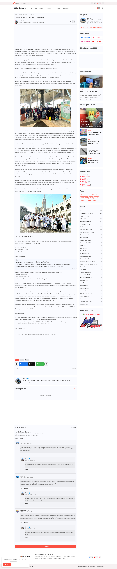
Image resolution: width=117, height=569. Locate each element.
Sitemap (57, 8)
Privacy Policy (100, 566)
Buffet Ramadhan (85, 195)
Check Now (13, 561)
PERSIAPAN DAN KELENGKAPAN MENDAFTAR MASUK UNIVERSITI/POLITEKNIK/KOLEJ (95, 162)
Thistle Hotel (91, 226)
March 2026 (85, 184)
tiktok (98, 37)
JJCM (96, 197)
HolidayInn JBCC (91, 237)
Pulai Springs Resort (91, 221)
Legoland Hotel (91, 291)
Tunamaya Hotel (91, 288)
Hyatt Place (91, 283)
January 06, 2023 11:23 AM (30, 528)
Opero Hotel (91, 248)
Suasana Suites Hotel (91, 256)
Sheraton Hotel (91, 285)
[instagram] (100, 3)
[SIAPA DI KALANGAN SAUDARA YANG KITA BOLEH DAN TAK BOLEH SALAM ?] (83, 132)
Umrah (20, 14)
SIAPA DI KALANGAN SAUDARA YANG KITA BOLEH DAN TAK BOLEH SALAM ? (95, 133)
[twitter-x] (95, 3)
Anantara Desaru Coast (91, 229)
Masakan (83, 200)
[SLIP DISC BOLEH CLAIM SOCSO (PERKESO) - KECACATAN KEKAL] (83, 142)
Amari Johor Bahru (91, 224)
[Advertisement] (46, 37)
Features (48, 8)
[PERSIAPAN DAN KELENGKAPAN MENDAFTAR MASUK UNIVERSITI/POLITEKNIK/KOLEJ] (83, 160)
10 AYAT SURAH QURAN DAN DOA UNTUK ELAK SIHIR (94, 152)
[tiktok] (103, 3)
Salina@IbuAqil (24, 510)
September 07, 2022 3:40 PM (26, 477)
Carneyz (22, 476)
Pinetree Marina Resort (91, 301)
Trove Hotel (91, 245)
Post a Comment (45, 546)
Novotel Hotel (91, 299)
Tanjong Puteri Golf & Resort (91, 258)
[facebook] (92, 3)
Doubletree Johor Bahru (91, 213)
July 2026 (84, 178)
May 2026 (85, 181)
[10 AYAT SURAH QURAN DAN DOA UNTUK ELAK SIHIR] (83, 151)
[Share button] (46, 364)
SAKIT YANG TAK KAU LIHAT (89, 91)
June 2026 (85, 179)
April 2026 (85, 182)
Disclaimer (66, 8)
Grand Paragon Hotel (91, 234)
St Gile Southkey (91, 253)
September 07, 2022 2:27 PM (26, 443)
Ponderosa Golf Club (91, 242)
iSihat (94, 200)
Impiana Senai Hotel (91, 240)
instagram (87, 41)
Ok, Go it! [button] (7, 564)
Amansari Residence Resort (91, 261)
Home (30, 8)
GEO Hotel (91, 269)
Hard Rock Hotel (91, 216)
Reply (21, 454)
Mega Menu (38, 8)
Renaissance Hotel (91, 210)
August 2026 (85, 176)
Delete (26, 454)
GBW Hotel (91, 218)
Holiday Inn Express (91, 272)
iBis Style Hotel (91, 304)
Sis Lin (25, 378)
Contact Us (85, 566)
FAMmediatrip (95, 195)
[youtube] (98, 3)
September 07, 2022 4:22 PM (31, 494)
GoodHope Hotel (91, 296)
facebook (87, 37)
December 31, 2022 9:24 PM (26, 511)
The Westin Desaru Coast (91, 232)
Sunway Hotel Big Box (91, 293)
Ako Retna (23, 442)
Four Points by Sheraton (91, 277)
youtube (98, 41)
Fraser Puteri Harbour (91, 267)
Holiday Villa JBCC (91, 275)
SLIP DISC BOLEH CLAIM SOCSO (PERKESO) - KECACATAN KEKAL (95, 143)
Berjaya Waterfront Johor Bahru (91, 264)
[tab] (30, 8)
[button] (98, 8)
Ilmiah (21, 359)
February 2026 (86, 186)
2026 (83, 175)
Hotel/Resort (84, 197)
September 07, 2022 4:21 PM (31, 460)
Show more (72, 388)
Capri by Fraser (91, 251)
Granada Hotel (91, 280)
